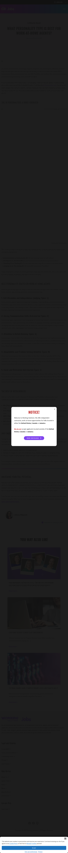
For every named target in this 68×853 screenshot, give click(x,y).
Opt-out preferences (31, 852)
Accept (34, 848)
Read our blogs (33, 438)
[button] (65, 838)
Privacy (40, 852)
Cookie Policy (13, 843)
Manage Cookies (31, 843)
